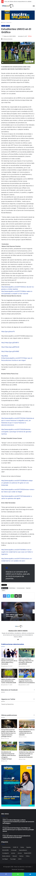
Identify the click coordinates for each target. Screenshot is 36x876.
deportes (8, 22)
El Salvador (14, 850)
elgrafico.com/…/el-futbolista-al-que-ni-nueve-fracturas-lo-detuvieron (16, 423)
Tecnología (13, 859)
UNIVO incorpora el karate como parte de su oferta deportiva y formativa (9, 661)
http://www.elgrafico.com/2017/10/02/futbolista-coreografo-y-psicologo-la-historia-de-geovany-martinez (16, 432)
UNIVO (3, 590)
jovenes (13, 853)
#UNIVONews (12, 588)
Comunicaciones (20, 588)
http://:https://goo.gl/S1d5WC (10, 351)
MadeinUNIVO (27, 853)
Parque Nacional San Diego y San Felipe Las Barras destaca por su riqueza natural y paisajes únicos (8, 733)
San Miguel (5, 859)
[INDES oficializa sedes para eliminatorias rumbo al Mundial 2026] (9, 673)
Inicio (4, 22)
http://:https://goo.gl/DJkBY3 (10, 342)
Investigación (5, 853)
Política (28, 856)
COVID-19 (15, 847)
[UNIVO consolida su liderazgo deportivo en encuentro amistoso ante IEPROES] (27, 652)
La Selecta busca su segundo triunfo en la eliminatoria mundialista (27, 680)
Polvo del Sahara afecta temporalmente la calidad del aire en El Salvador (27, 732)
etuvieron (11, 425)
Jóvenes (20, 853)
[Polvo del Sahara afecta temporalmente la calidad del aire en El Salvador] (27, 723)
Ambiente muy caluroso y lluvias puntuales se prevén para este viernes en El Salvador (26, 754)
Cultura (22, 847)
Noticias (21, 856)
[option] (18, 611)
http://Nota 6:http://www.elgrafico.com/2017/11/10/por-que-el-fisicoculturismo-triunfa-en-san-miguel (17, 358)
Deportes (7, 25)
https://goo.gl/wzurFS (8, 331)
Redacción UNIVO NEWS (10, 36)
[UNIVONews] (7, 6)
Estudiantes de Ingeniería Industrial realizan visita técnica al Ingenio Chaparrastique (8, 755)
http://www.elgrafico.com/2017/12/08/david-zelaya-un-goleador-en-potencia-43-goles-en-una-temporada (17, 483)
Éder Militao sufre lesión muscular (14, 615)
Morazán (15, 856)
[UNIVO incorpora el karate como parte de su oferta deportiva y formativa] (9, 652)
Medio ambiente (6, 856)
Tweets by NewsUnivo (7, 704)
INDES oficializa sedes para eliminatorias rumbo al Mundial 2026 (8, 680)
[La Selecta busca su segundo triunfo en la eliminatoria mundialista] (27, 673)
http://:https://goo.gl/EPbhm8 (10, 347)
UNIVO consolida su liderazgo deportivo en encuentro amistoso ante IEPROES (26, 661)
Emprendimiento (23, 850)
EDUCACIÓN (5, 850)
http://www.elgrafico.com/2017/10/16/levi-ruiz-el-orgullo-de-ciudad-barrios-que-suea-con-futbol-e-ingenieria (17, 552)
